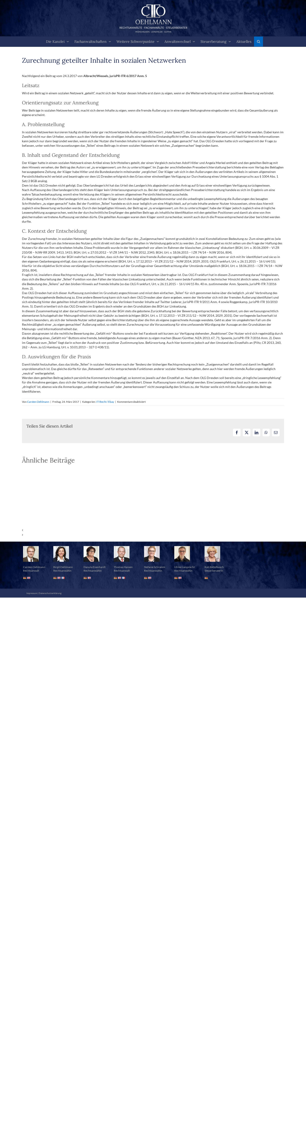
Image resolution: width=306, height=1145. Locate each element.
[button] (258, 42)
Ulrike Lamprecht (184, 567)
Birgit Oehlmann (63, 567)
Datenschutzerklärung (50, 593)
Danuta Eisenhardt (95, 567)
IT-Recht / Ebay (105, 401)
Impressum (31, 593)
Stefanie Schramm (154, 567)
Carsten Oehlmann (38, 401)
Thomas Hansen (123, 567)
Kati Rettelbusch (214, 567)
